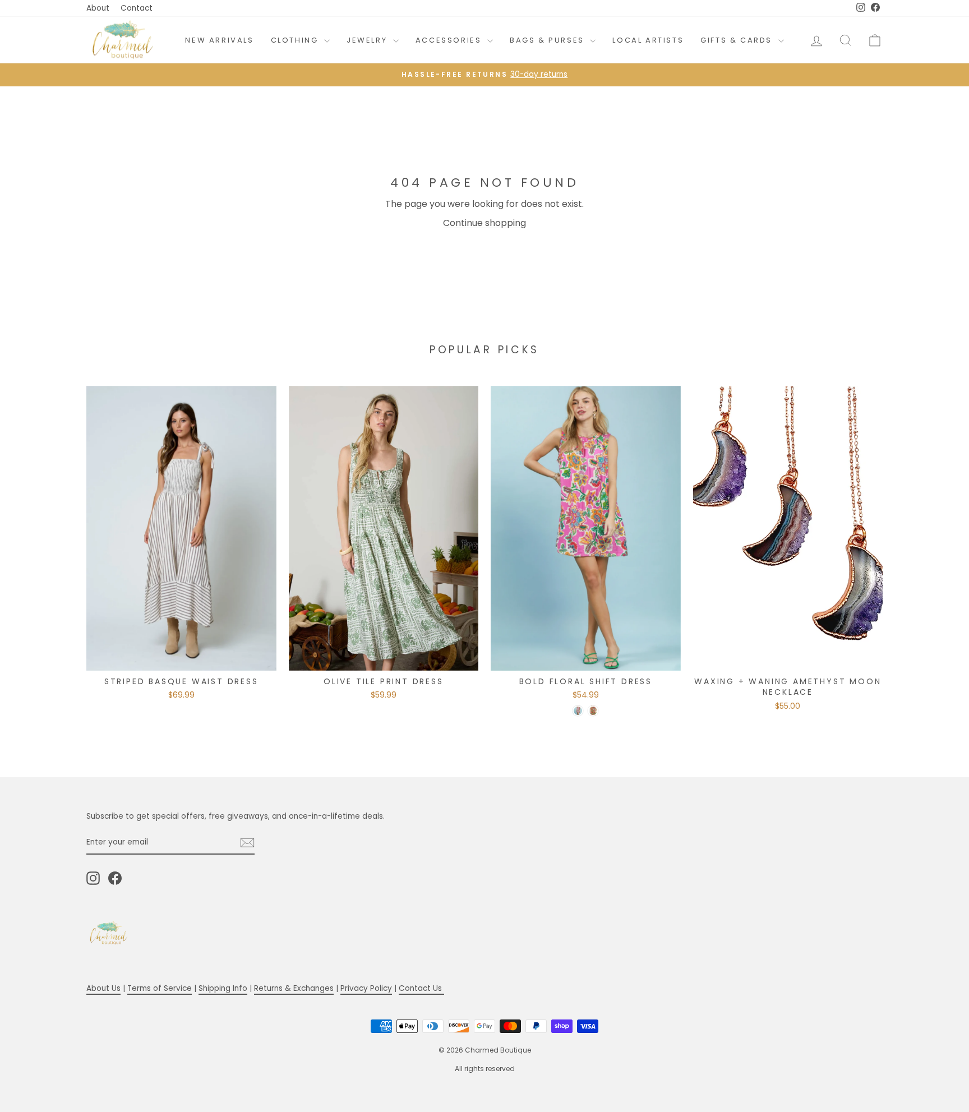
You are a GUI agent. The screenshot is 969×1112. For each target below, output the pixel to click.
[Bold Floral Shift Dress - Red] (593, 710)
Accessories (450, 40)
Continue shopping (484, 222)
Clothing (296, 40)
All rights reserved (485, 1068)
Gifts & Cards (737, 40)
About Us (103, 988)
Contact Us (421, 988)
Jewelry (368, 40)
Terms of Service (159, 988)
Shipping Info (223, 988)
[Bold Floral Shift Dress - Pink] (578, 710)
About (97, 8)
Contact (137, 8)
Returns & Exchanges (294, 988)
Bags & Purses (548, 40)
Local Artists (648, 40)
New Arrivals (219, 40)
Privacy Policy (366, 988)
